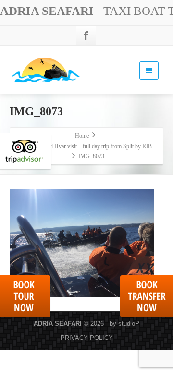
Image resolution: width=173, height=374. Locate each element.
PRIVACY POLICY (87, 337)
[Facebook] (86, 35)
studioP (128, 323)
